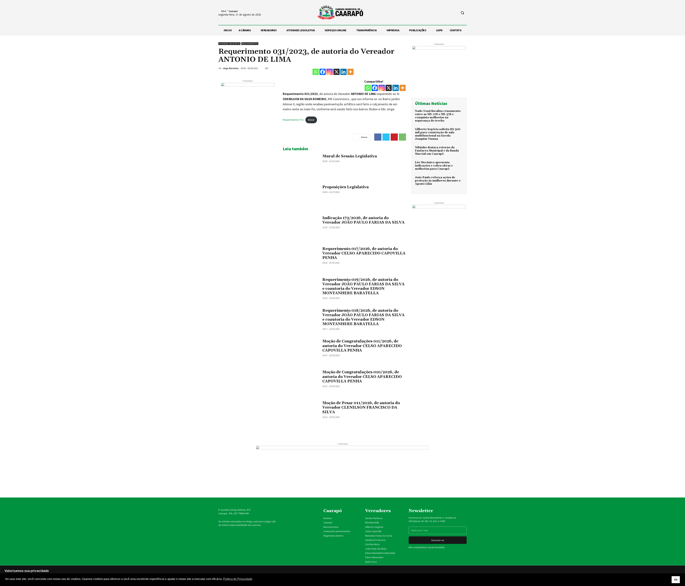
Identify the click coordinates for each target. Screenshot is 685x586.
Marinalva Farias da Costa (378, 535)
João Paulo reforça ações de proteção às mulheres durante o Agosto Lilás (437, 181)
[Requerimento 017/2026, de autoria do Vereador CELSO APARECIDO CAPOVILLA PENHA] (301, 259)
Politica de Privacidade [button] (237, 578)
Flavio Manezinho (374, 557)
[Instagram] (329, 72)
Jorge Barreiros (230, 68)
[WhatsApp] (402, 137)
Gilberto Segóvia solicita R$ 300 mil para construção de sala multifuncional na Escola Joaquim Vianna (437, 134)
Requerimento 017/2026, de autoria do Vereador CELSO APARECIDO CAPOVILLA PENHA (363, 253)
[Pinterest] (394, 137)
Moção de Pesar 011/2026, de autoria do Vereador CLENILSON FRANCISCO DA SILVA (361, 407)
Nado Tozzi (371, 561)
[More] (350, 72)
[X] (336, 72)
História (327, 518)
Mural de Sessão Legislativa (349, 156)
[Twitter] (386, 137)
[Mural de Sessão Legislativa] (301, 166)
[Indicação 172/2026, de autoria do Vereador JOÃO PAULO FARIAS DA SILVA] (301, 228)
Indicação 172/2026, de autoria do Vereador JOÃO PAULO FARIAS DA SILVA (363, 220)
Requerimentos (250, 43)
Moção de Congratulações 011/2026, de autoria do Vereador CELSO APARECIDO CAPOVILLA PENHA (362, 346)
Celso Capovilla (373, 531)
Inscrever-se (437, 540)
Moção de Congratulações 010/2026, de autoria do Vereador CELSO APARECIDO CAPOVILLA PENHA (362, 376)
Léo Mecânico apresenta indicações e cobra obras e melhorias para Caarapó (434, 166)
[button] (462, 12)
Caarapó (328, 522)
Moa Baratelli (372, 522)
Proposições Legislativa (345, 187)
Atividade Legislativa (229, 43)
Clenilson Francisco (375, 540)
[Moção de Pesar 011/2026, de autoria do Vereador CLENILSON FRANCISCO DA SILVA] (301, 413)
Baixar (311, 119)
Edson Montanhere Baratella (380, 553)
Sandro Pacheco (373, 518)
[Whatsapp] (316, 72)
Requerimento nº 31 (293, 119)
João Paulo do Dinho (376, 548)
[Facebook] (322, 72)
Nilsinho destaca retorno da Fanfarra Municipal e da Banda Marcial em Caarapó (437, 151)
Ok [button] (676, 579)
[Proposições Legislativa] (301, 197)
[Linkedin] (343, 72)
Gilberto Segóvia (374, 527)
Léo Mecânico (372, 544)
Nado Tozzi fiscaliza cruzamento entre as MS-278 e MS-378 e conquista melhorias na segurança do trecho (438, 115)
